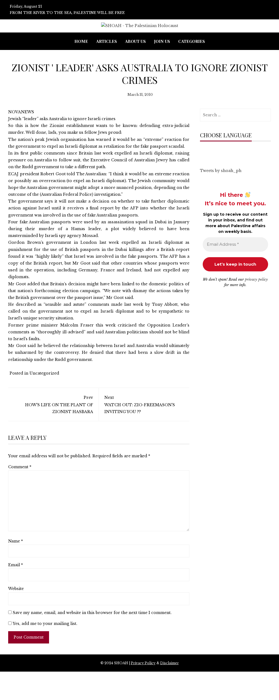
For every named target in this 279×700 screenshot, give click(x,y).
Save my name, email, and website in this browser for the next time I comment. (92, 612)
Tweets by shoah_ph (220, 170)
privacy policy (256, 279)
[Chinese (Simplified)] (207, 152)
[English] (218, 152)
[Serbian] (235, 152)
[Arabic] (202, 152)
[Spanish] (240, 152)
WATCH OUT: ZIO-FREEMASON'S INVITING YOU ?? (139, 404)
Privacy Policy (143, 663)
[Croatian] (213, 152)
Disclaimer (169, 663)
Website (16, 588)
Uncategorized (44, 373)
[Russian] (229, 152)
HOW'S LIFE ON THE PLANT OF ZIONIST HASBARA (59, 404)
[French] (224, 152)
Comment (19, 466)
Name (15, 541)
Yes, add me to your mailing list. (44, 623)
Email (15, 564)
